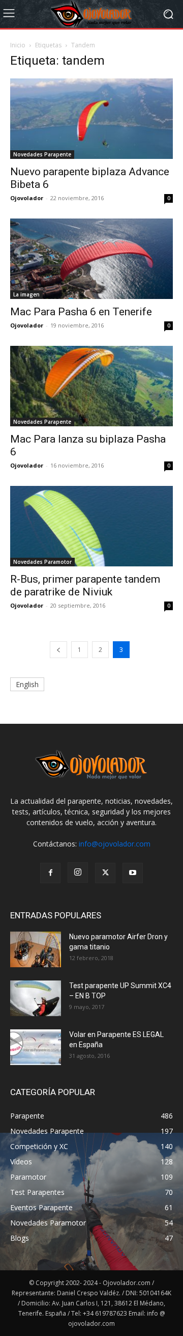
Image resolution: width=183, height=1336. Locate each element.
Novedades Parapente (42, 154)
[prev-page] (58, 649)
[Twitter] (105, 873)
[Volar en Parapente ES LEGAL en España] (35, 1047)
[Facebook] (50, 873)
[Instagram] (78, 872)
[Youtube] (133, 873)
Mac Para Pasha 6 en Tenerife (81, 312)
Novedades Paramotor (42, 561)
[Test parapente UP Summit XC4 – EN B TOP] (35, 998)
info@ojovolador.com (114, 844)
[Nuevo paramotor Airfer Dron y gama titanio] (35, 949)
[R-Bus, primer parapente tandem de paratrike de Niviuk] (91, 526)
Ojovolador (26, 198)
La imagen (26, 294)
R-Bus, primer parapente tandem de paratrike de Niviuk (85, 585)
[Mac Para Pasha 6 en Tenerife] (91, 259)
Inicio (17, 45)
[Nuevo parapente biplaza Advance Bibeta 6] (91, 118)
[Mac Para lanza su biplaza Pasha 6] (91, 386)
